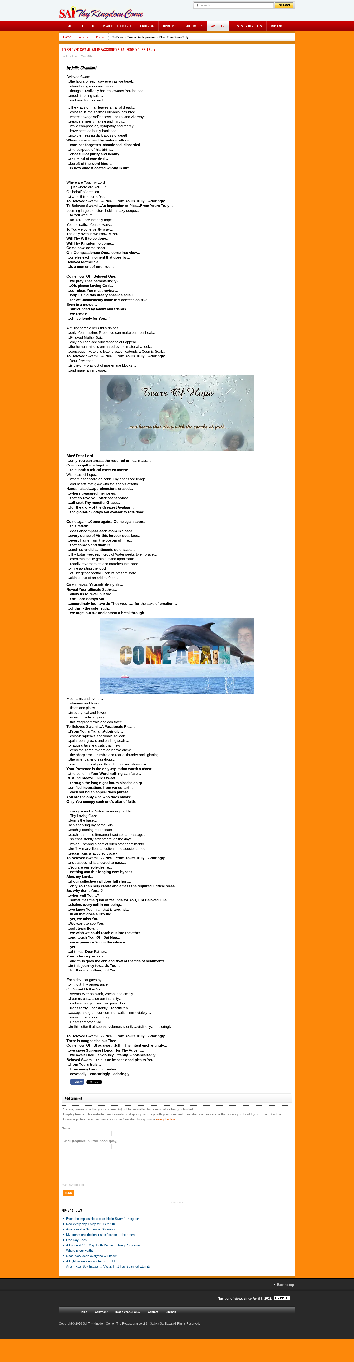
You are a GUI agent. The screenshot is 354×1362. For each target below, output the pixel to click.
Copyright (101, 1311)
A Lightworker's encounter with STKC (92, 1261)
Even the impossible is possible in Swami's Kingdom (103, 1219)
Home (67, 37)
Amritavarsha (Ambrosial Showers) (90, 1229)
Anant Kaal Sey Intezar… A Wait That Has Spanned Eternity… (110, 1266)
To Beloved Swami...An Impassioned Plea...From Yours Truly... (109, 49)
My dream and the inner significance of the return (100, 1234)
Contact (153, 1311)
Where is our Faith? (79, 1250)
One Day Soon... (78, 1240)
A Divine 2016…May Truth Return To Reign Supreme (103, 1245)
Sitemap (171, 1311)
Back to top (285, 1285)
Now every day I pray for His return (90, 1224)
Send (68, 1192)
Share (77, 1082)
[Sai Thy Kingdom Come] (79, 10)
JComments (177, 1202)
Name (66, 1128)
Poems (100, 37)
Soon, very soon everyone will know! (91, 1256)
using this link (165, 1119)
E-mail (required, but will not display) (89, 1141)
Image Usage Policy (127, 1311)
